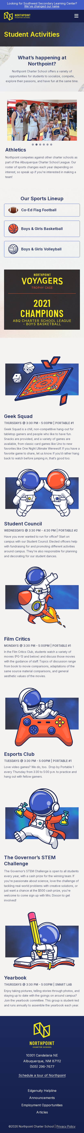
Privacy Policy (65, 1126)
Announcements (42, 1098)
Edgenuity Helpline (42, 1091)
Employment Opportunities (42, 1105)
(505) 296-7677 (42, 1066)
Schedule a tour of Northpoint (42, 1075)
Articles (42, 1112)
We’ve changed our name (41, 6)
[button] (33, 145)
